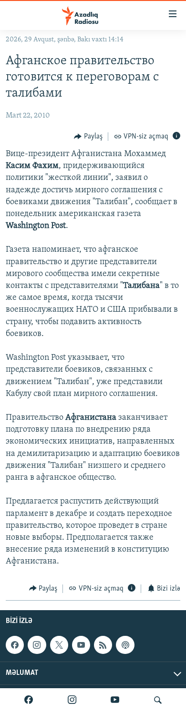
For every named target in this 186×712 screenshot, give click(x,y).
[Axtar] (158, 700)
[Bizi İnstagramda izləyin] (72, 700)
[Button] (88, 136)
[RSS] (103, 645)
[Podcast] (125, 645)
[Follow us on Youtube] (81, 645)
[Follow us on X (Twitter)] (59, 645)
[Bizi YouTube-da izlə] (115, 700)
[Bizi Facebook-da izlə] (28, 700)
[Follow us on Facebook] (15, 645)
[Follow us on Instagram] (37, 645)
